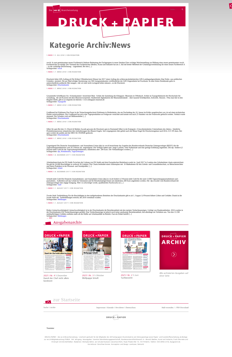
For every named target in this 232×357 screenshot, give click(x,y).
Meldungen (62, 199)
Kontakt (110, 308)
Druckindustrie (63, 85)
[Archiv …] (230, 6)
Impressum (100, 308)
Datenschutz (131, 308)
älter (49, 218)
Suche (46, 308)
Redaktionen (66, 151)
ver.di (60, 68)
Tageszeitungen (77, 151)
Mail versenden (168, 308)
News (50, 55)
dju (59, 151)
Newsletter (120, 308)
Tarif (59, 185)
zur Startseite (66, 299)
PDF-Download (182, 308)
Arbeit (60, 168)
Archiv (53, 308)
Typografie (62, 102)
